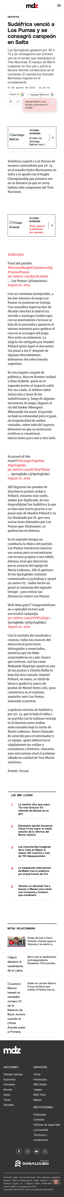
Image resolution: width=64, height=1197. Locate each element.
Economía (9, 1079)
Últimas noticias (13, 1074)
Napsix (37, 1099)
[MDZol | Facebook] (19, 1151)
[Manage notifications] (56, 1181)
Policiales (9, 1084)
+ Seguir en (14, 94)
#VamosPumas (19, 272)
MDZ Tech (39, 1094)
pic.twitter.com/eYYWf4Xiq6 (28, 618)
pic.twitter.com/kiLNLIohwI (28, 276)
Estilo (7, 1094)
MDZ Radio (40, 1084)
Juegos (37, 1089)
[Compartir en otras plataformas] (18, 101)
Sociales (9, 1104)
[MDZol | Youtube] (36, 1151)
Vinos (7, 1099)
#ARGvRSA (16, 255)
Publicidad (39, 1114)
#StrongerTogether (31, 461)
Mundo (8, 1089)
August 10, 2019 (19, 285)
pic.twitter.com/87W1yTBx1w (29, 469)
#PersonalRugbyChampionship (30, 268)
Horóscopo (40, 1079)
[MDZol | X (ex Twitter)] (45, 1151)
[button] (59, 5)
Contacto (38, 1119)
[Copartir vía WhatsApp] (11, 101)
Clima (36, 1074)
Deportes (13, 17)
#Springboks (17, 465)
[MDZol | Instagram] (27, 1151)
